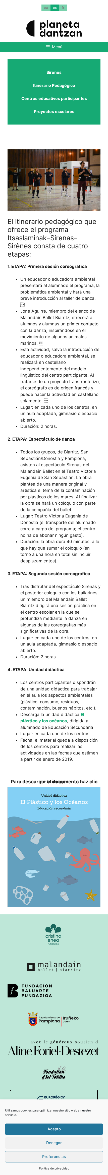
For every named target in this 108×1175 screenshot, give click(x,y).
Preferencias (54, 1156)
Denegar (54, 1142)
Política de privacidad (54, 1168)
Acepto (54, 1129)
